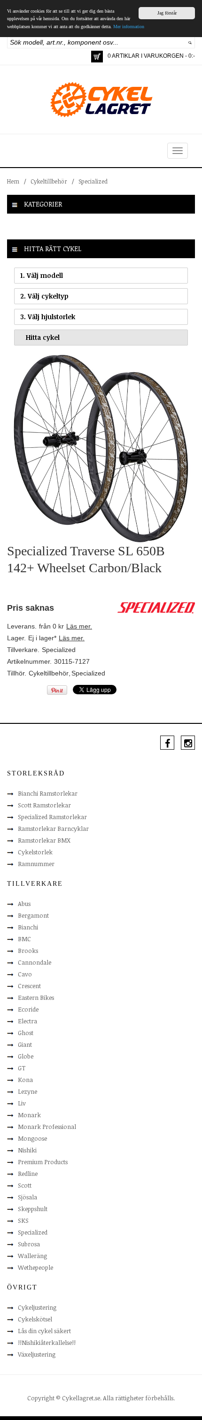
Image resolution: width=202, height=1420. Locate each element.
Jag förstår (167, 12)
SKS (23, 1220)
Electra (27, 1021)
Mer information (128, 26)
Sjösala (27, 1197)
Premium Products (43, 1162)
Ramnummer (36, 864)
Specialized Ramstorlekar (52, 817)
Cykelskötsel (35, 1319)
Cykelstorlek (35, 852)
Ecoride (28, 1009)
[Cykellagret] (101, 99)
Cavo (25, 974)
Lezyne (27, 1091)
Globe (25, 1056)
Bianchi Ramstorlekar (48, 793)
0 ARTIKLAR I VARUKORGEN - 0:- (151, 56)
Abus (24, 903)
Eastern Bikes (36, 997)
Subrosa (29, 1244)
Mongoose (32, 1138)
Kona (25, 1079)
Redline (28, 1173)
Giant (25, 1044)
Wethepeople (35, 1267)
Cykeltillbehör (49, 181)
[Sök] (190, 42)
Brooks (28, 950)
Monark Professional (47, 1126)
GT (21, 1068)
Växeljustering (36, 1354)
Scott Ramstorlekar (44, 805)
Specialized (93, 181)
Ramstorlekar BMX (44, 840)
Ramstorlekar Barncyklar (53, 828)
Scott (24, 1185)
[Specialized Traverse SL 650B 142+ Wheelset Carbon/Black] (101, 448)
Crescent (29, 986)
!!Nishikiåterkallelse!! (47, 1342)
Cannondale (34, 962)
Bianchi (28, 927)
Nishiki (27, 1150)
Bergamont (33, 915)
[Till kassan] (97, 56)
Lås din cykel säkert (44, 1331)
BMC (24, 939)
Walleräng (32, 1255)
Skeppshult (32, 1209)
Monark (29, 1115)
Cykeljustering (37, 1307)
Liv (22, 1103)
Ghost (25, 1033)
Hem (13, 181)
